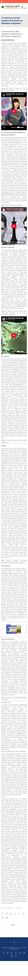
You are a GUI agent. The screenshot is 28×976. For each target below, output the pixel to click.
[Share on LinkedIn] (11, 913)
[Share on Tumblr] (15, 913)
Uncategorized (18, 908)
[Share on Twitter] (6, 913)
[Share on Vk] (2, 917)
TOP (14, 942)
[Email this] (6, 917)
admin (3, 908)
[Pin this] (23, 913)
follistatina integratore (7, 194)
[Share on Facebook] (2, 913)
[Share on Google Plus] (19, 913)
